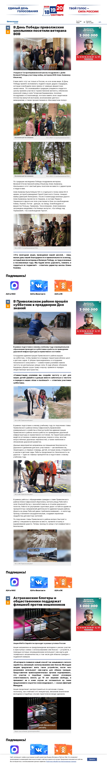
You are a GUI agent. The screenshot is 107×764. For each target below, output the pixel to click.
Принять (92, 759)
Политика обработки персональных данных (61, 761)
